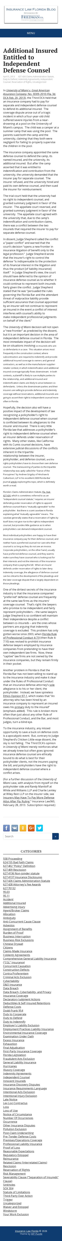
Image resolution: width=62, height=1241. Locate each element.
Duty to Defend (10, 79)
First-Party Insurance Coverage (22, 1051)
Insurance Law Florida (27, 1231)
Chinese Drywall (13, 944)
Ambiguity (9, 918)
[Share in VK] (14, 828)
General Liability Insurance (19, 1062)
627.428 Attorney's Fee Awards (22, 884)
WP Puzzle (36, 1233)
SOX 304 (8, 1188)
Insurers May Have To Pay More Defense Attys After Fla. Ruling (28, 799)
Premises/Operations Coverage (22, 1140)
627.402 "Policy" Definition (19, 866)
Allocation (9, 914)
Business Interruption (17, 936)
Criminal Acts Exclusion (17, 977)
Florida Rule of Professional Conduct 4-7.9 (30, 636)
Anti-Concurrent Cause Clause (22, 921)
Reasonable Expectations (18, 1151)
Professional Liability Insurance (22, 1144)
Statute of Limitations (16, 1192)
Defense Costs (12, 1007)
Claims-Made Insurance (17, 951)
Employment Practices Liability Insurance (28, 1029)
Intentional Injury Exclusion (20, 1096)
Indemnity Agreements (29, 79)
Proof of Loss (11, 1147)
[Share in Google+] (31, 828)
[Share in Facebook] (6, 828)
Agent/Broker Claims (16, 910)
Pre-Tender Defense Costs (19, 1136)
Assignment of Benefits (17, 929)
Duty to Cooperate (14, 1014)
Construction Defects (16, 970)
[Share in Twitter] (39, 828)
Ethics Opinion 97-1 (15, 696)
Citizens (8, 947)
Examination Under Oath (18, 1036)
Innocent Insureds (14, 1081)
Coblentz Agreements (16, 955)
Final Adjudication (14, 1048)
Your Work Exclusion (16, 1214)
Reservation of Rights (21, 82)
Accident (8, 899)
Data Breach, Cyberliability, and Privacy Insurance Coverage (27, 994)
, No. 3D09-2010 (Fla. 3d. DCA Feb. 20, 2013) (29, 94)
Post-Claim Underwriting (18, 1133)
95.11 (6, 896)
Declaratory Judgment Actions (21, 999)
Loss (6, 1107)
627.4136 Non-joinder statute (21, 873)
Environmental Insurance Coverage (25, 1033)
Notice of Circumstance (17, 1114)
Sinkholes (9, 1185)
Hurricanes (10, 1066)
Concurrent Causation (17, 966)
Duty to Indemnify (14, 1022)
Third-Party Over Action (18, 1196)
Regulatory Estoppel (15, 1155)
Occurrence (10, 1121)
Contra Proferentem (15, 973)
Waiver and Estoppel (16, 1207)
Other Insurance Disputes (19, 1125)
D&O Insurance (12, 984)
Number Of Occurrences (18, 1118)
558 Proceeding (12, 858)
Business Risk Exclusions (18, 940)
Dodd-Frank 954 (13, 1010)
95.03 (6, 892)
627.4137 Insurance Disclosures (22, 877)
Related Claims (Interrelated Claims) (25, 1162)
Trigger (8, 1199)
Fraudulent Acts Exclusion (19, 1059)
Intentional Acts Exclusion (19, 1092)
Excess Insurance (13, 1040)
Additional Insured (14, 903)
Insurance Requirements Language (25, 1088)
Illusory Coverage (14, 1070)
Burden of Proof (13, 932)
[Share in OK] (23, 828)
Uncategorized (39, 82)
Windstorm (10, 1211)
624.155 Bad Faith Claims (18, 862)
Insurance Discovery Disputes (21, 1084)
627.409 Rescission (14, 870)
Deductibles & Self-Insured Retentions (26, 1003)
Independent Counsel (16, 1077)
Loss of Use (10, 1110)
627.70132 (9, 888)
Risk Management (14, 1173)
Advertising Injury (14, 907)
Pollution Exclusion (15, 1129)
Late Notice (10, 1099)
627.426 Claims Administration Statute (36, 76)
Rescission (9, 1166)
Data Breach (11, 988)
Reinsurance (11, 1159)
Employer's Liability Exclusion (21, 1025)
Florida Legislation (14, 1055)
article (14, 481)
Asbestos (9, 925)
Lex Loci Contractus (15, 1103)
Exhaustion (10, 1044)
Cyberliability (11, 981)
